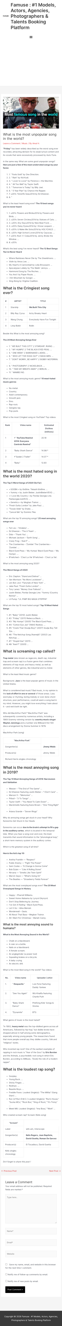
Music (25, 143)
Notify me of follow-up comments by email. (28, 1274)
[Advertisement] (31, 63)
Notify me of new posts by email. (23, 1281)
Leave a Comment (11, 143)
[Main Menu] (31, 37)
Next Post (55, 1171)
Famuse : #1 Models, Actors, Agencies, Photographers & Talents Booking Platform (33, 16)
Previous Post (9, 1171)
